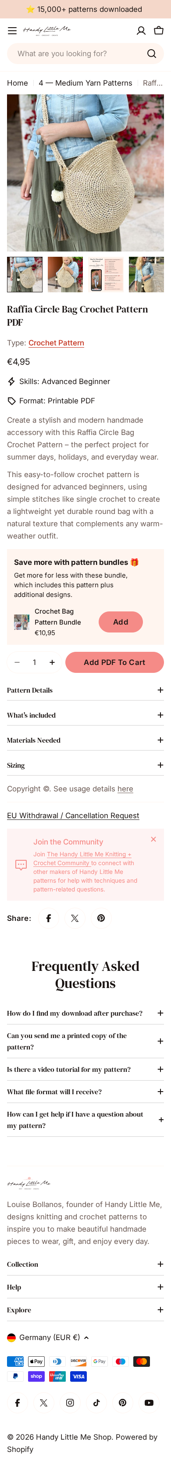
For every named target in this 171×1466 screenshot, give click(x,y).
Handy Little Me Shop (73, 1437)
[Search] (151, 53)
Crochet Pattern (56, 342)
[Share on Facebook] (48, 918)
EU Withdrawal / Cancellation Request (73, 815)
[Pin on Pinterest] (101, 918)
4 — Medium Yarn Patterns (85, 83)
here (125, 788)
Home (17, 83)
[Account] (141, 30)
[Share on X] (75, 918)
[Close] (153, 839)
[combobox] (85, 53)
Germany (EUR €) (49, 1337)
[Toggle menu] (12, 30)
